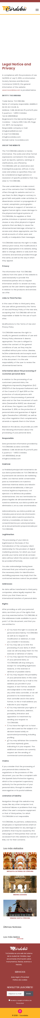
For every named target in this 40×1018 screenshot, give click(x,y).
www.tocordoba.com (11, 90)
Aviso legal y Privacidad (20, 977)
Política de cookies (20, 980)
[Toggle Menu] (37, 10)
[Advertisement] (20, 36)
